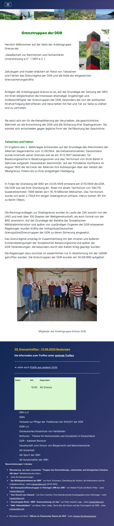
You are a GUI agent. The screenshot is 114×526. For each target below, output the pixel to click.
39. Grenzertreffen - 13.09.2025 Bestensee (42, 349)
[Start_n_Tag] (57, 14)
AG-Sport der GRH (29, 454)
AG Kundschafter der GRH (33, 459)
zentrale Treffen (64, 355)
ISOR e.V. (24, 426)
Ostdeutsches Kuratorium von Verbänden (42, 431)
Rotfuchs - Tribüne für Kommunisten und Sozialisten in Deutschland (57, 436)
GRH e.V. (24, 412)
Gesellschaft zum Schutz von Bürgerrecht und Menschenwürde (54, 445)
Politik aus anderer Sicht (43, 367)
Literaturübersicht (38, 484)
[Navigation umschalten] (8, 4)
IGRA (22, 417)
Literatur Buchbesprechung (84, 516)
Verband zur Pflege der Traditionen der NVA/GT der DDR (51, 421)
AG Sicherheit (26, 450)
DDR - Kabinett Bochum (32, 440)
